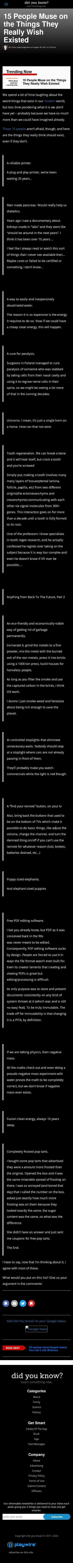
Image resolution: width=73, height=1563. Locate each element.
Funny (36, 1402)
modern (50, 101)
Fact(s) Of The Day (36, 1429)
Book (36, 1434)
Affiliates (36, 1491)
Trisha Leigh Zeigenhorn (21, 47)
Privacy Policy (37, 1476)
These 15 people (14, 129)
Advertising (36, 1465)
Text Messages (36, 1444)
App (36, 1439)
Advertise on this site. (21, 1552)
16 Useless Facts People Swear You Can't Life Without (48, 1348)
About (36, 1460)
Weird (36, 1397)
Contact (36, 1471)
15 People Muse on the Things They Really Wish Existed (44, 82)
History (36, 1412)
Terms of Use (36, 1481)
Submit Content (37, 1486)
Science (36, 1407)
